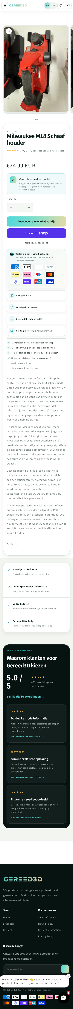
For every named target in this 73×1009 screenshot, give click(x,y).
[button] (68, 5)
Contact (7, 930)
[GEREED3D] (26, 5)
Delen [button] (14, 544)
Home (6, 917)
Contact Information (49, 930)
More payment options (36, 242)
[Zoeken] (60, 5)
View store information (25, 368)
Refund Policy (45, 923)
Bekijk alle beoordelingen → (26, 696)
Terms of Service (47, 917)
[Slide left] (28, 119)
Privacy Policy (46, 936)
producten (8, 923)
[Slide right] (45, 119)
